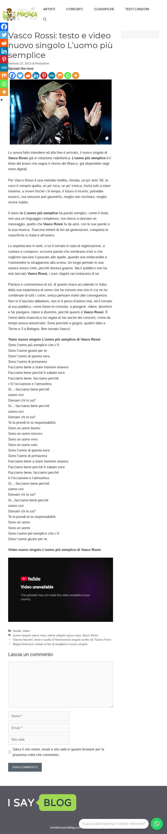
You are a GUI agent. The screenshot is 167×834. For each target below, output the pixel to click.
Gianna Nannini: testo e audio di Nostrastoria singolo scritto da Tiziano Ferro (62, 639)
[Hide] (1, 99)
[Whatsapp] (67, 75)
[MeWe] (51, 75)
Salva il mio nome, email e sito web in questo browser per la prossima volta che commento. (58, 752)
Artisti (49, 9)
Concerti (74, 9)
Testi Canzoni (137, 9)
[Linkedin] (36, 75)
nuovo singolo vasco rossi (29, 635)
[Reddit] (28, 75)
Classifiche (104, 9)
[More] (75, 75)
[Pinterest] (43, 75)
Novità (17, 630)
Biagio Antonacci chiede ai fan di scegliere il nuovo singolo (50, 644)
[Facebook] (12, 75)
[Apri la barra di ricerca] (45, 19)
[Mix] (59, 75)
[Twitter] (20, 75)
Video (26, 630)
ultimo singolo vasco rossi (64, 635)
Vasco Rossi (90, 635)
